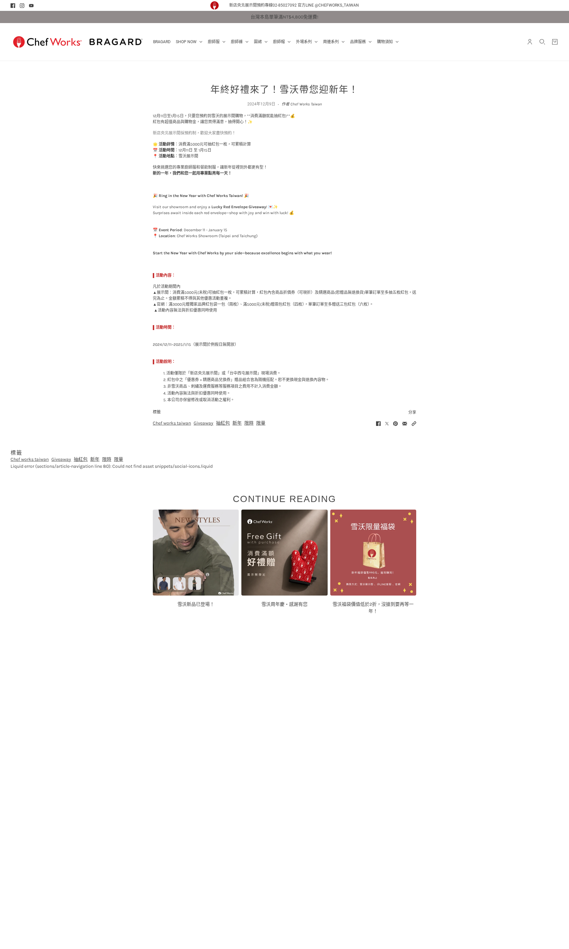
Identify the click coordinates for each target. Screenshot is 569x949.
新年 (237, 423)
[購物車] (554, 41)
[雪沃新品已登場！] (196, 553)
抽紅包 (223, 423)
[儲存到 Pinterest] (395, 423)
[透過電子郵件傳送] (404, 423)
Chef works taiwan (172, 423)
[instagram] (22, 5)
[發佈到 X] (387, 424)
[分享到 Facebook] (378, 423)
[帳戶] (529, 41)
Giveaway (203, 423)
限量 (260, 423)
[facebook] (12, 5)
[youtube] (31, 5)
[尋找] (542, 41)
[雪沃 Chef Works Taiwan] (47, 42)
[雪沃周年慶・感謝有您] (284, 553)
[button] (414, 423)
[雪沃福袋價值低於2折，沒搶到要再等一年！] (373, 553)
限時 (249, 423)
